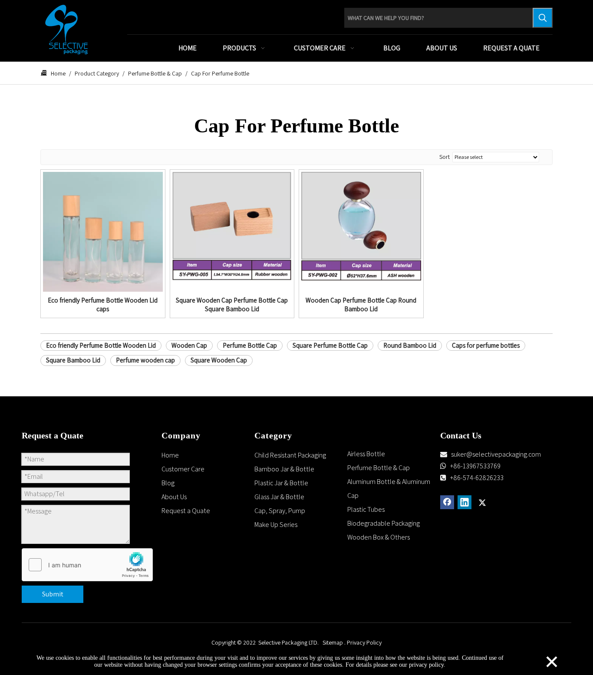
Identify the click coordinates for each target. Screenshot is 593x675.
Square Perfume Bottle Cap (330, 345)
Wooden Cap (189, 345)
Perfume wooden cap (145, 360)
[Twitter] (482, 502)
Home (170, 455)
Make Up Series (275, 524)
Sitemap (333, 642)
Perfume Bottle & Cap (378, 467)
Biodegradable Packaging (383, 523)
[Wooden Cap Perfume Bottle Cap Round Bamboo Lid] (361, 225)
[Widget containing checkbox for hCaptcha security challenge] (87, 565)
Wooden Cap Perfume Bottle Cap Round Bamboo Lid (361, 304)
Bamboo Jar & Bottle (284, 469)
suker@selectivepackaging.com (496, 454)
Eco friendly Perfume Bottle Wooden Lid (101, 345)
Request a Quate (185, 510)
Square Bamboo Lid (73, 360)
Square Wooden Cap (219, 360)
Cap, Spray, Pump (279, 510)
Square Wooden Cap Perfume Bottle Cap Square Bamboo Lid (232, 304)
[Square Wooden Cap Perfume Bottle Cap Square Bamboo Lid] (232, 225)
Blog (168, 482)
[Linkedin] (464, 502)
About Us (174, 496)
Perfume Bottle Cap (250, 345)
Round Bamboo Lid (409, 345)
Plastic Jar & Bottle (281, 482)
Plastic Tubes (366, 509)
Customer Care (182, 469)
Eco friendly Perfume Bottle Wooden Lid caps (103, 304)
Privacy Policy (364, 642)
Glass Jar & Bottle (279, 496)
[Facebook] (447, 502)
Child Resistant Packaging (290, 455)
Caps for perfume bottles (486, 345)
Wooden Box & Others (378, 537)
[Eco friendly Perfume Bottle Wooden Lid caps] (103, 231)
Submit (52, 594)
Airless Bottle (366, 453)
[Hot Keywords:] (543, 18)
